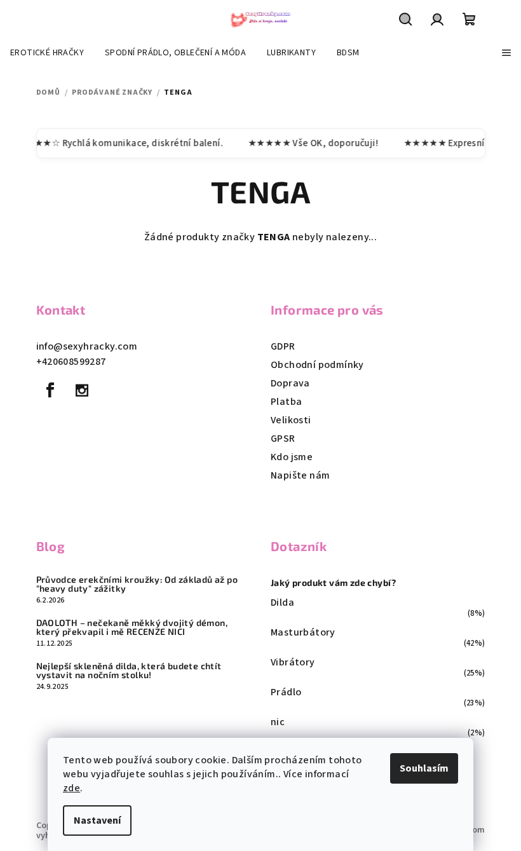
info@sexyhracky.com (87, 346)
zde (71, 788)
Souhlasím (424, 768)
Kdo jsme (292, 457)
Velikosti (291, 420)
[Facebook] (50, 390)
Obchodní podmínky (317, 365)
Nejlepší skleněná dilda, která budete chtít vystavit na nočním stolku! (129, 670)
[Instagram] (82, 390)
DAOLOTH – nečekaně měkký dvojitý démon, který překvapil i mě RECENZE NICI (132, 627)
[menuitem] (47, 52)
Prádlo (286, 692)
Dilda (282, 602)
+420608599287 (71, 362)
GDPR (283, 346)
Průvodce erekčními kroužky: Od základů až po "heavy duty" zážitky (137, 584)
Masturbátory (303, 632)
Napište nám (300, 475)
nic (278, 722)
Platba (286, 402)
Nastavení (97, 820)
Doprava (290, 383)
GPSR (283, 439)
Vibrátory (293, 662)
